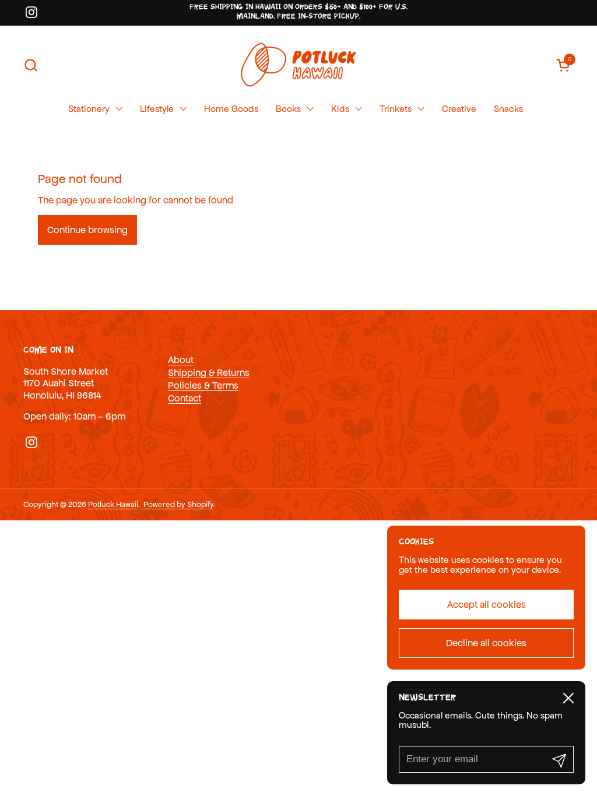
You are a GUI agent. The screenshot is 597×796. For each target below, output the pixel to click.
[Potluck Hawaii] (298, 65)
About (181, 359)
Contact (184, 398)
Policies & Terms (203, 385)
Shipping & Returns (209, 372)
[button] (30, 65)
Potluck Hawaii (113, 504)
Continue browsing (87, 229)
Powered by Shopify (178, 504)
